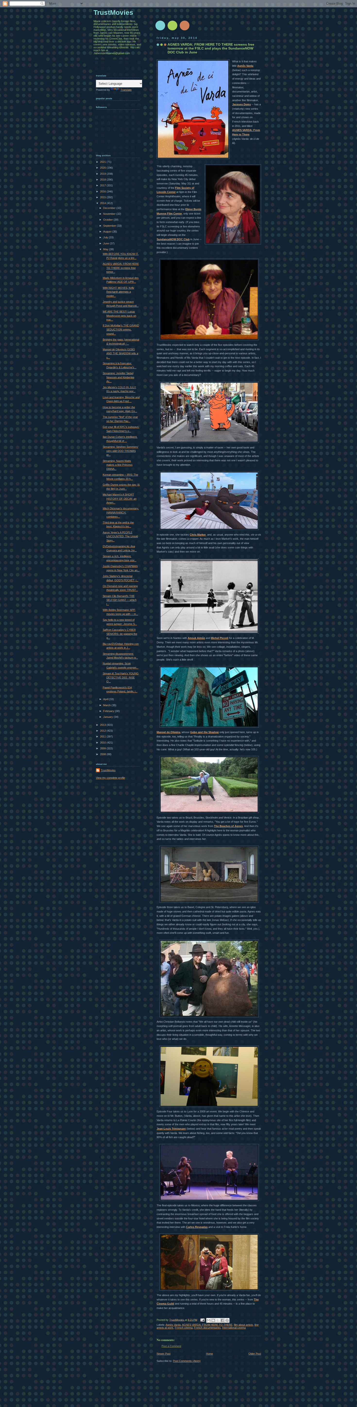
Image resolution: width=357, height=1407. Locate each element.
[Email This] (208, 1320)
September (110, 225)
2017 (103, 185)
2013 (103, 724)
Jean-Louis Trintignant (171, 1128)
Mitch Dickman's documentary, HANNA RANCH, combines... (121, 512)
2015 (103, 197)
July (106, 237)
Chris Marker (198, 534)
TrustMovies (177, 1319)
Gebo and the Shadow (204, 732)
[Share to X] (217, 1320)
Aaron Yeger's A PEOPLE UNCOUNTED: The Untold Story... (120, 536)
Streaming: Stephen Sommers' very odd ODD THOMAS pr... (120, 450)
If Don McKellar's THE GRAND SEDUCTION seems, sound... (121, 329)
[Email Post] (202, 1319)
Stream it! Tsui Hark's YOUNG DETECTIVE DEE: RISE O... (121, 677)
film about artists (243, 1324)
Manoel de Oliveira (168, 732)
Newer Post (163, 1353)
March (107, 705)
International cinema (234, 1327)
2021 (103, 161)
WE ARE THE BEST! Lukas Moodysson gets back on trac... (119, 315)
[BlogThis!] (213, 1320)
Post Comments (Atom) (187, 1360)
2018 (103, 179)
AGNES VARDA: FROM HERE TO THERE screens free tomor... (121, 267)
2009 (103, 748)
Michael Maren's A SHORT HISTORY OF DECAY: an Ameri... (119, 498)
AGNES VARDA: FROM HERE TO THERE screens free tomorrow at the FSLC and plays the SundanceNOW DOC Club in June (211, 48)
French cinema (184, 1327)
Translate (126, 89)
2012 (103, 730)
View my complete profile (110, 777)
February (109, 711)
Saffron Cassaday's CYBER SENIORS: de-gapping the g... (120, 633)
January (108, 716)
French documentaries (207, 1327)
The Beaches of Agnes (228, 826)
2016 (103, 191)
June (106, 243)
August (107, 231)
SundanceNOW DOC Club (173, 239)
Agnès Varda (245, 65)
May (106, 249)
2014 (103, 203)
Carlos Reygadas (197, 1226)
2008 (103, 754)
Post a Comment (171, 1346)
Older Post (254, 1353)
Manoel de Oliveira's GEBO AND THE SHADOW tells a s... (120, 353)
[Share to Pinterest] (227, 1320)
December (109, 208)
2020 (103, 167)
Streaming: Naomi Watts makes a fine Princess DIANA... (118, 464)
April (106, 699)
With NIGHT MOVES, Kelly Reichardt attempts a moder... (118, 291)
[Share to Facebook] (222, 1320)
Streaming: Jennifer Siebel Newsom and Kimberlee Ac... (118, 377)
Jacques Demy (241, 104)
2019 (103, 173)
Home (209, 1353)
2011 (103, 736)
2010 (103, 742)
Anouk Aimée (196, 638)
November (109, 213)
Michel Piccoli (219, 638)
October (108, 219)
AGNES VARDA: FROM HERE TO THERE (207, 1324)
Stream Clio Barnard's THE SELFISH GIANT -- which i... (119, 600)
